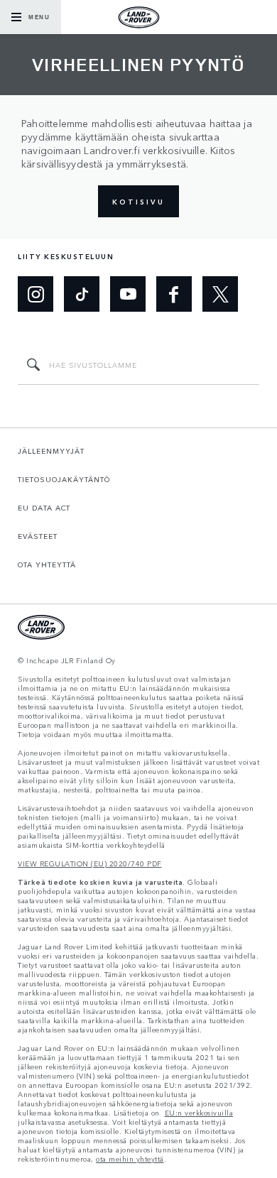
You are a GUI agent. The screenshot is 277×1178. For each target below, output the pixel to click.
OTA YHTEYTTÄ (47, 564)
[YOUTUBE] (128, 294)
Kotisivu (138, 202)
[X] (220, 294)
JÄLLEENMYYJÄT (51, 451)
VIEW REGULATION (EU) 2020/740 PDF (90, 863)
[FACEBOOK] (174, 294)
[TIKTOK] (81, 294)
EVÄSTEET (38, 536)
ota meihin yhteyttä (130, 1159)
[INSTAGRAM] (35, 294)
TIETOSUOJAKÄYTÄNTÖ (64, 479)
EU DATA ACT (44, 508)
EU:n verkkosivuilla (199, 1113)
